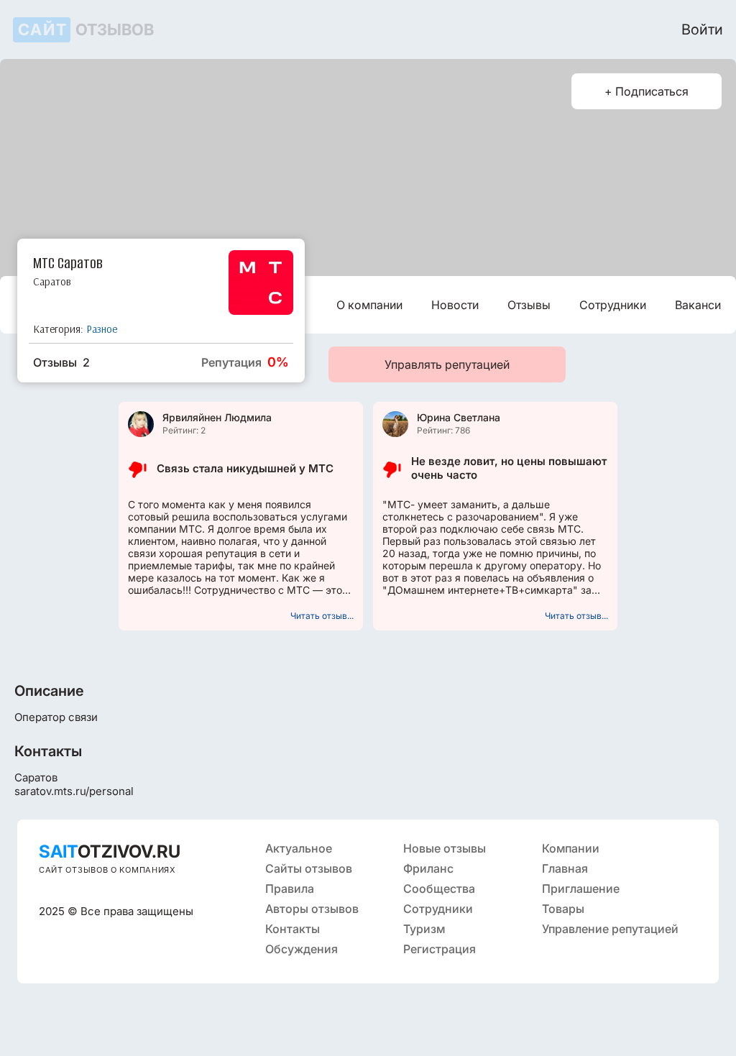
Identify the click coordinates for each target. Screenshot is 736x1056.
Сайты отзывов (308, 868)
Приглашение (581, 888)
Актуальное (298, 848)
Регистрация (439, 949)
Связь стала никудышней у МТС (245, 468)
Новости (455, 305)
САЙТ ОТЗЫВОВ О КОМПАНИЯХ (107, 870)
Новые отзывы (444, 848)
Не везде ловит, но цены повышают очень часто (509, 468)
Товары (563, 908)
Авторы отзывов (312, 908)
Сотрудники (612, 305)
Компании (570, 848)
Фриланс (428, 868)
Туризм (424, 929)
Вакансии (701, 305)
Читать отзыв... (322, 615)
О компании (369, 305)
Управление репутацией (610, 929)
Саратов (52, 281)
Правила (289, 888)
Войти (702, 29)
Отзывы (529, 305)
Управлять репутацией (447, 364)
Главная (565, 868)
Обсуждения (301, 949)
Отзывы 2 (61, 362)
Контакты (292, 929)
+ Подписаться (646, 91)
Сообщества (439, 888)
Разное (101, 329)
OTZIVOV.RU (109, 851)
